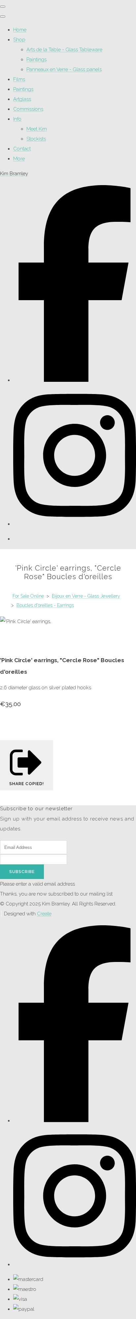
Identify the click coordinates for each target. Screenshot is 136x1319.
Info (17, 119)
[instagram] (74, 524)
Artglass (22, 99)
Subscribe (22, 871)
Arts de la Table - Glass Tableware (64, 50)
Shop (19, 40)
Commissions (28, 109)
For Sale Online (28, 596)
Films (19, 79)
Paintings (36, 59)
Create (44, 914)
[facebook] (74, 380)
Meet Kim (36, 129)
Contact (22, 149)
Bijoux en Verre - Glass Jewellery (86, 596)
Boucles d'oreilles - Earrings (45, 605)
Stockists (36, 139)
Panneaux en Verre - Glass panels (64, 69)
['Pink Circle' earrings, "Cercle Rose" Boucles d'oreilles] (10, 641)
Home (19, 30)
